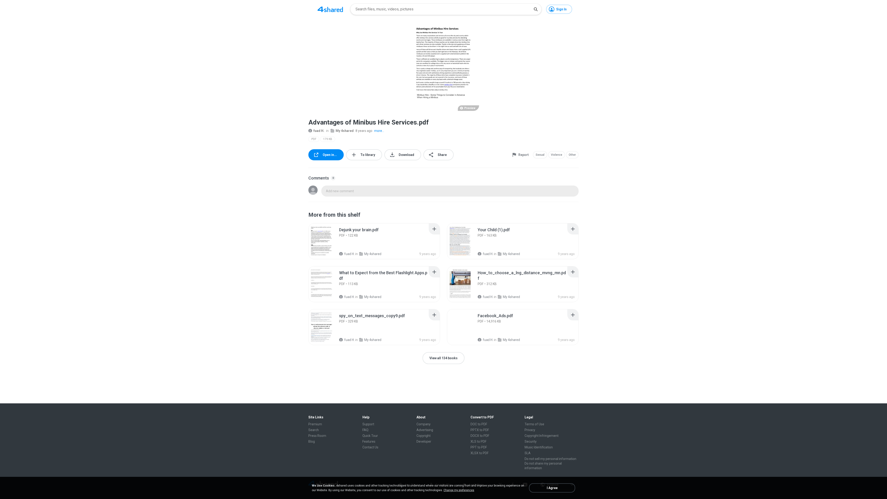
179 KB (327, 139)
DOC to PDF (479, 424)
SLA (528, 453)
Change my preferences (459, 490)
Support (368, 424)
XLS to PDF (478, 441)
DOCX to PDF (480, 436)
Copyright (423, 436)
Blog (311, 441)
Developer (423, 441)
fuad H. (318, 131)
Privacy (530, 430)
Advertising (424, 430)
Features (368, 441)
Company (423, 424)
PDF (313, 139)
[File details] (327, 241)
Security (531, 441)
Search (313, 430)
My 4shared (345, 131)
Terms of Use (534, 424)
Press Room (317, 436)
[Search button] (535, 9)
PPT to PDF (479, 447)
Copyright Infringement (542, 436)
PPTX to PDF (480, 430)
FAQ (365, 430)
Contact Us (370, 447)
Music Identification (539, 447)
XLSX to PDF (480, 453)
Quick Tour (370, 436)
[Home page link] (330, 9)
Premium (315, 424)
